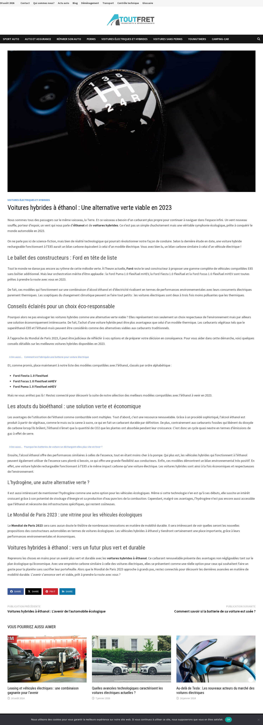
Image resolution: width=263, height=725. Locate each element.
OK (228, 719)
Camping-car (220, 39)
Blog (75, 3)
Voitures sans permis (167, 39)
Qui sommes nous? (43, 3)
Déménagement (90, 3)
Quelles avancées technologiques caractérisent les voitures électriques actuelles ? (127, 690)
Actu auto (63, 3)
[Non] (258, 719)
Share (17, 591)
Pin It (52, 591)
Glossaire (147, 3)
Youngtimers (197, 39)
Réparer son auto (69, 39)
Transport (108, 3)
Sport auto (11, 39)
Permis (91, 39)
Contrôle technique (128, 3)
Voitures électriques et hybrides (124, 39)
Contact (25, 3)
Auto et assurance (38, 39)
